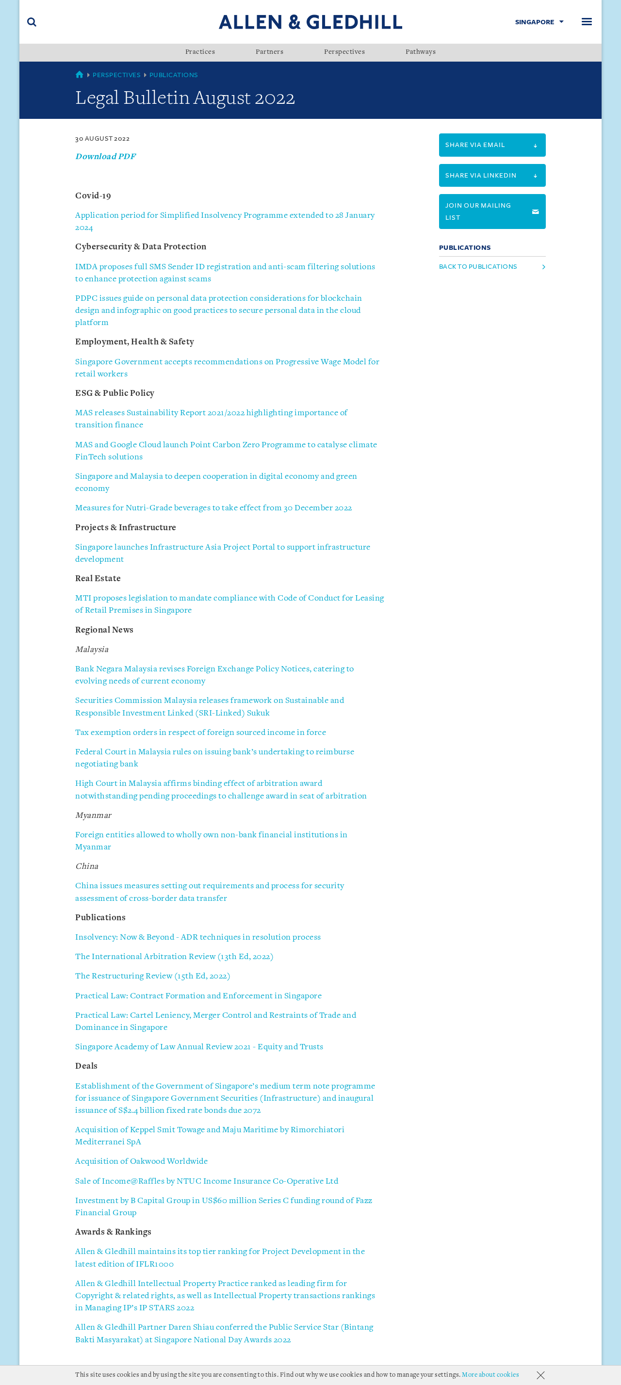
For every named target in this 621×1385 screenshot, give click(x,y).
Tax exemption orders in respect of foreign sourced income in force (200, 733)
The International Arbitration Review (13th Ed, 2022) (174, 957)
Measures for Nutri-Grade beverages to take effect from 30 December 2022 (213, 508)
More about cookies (490, 1375)
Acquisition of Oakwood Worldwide (141, 1161)
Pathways (421, 52)
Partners (269, 52)
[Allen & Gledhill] (310, 21)
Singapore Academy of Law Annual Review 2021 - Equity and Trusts (199, 1047)
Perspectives (344, 52)
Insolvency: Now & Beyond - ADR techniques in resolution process (198, 937)
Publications (173, 75)
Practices (200, 52)
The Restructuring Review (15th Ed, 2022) (152, 976)
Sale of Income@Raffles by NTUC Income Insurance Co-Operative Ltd (206, 1181)
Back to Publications (478, 266)
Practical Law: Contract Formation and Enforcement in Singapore (198, 996)
